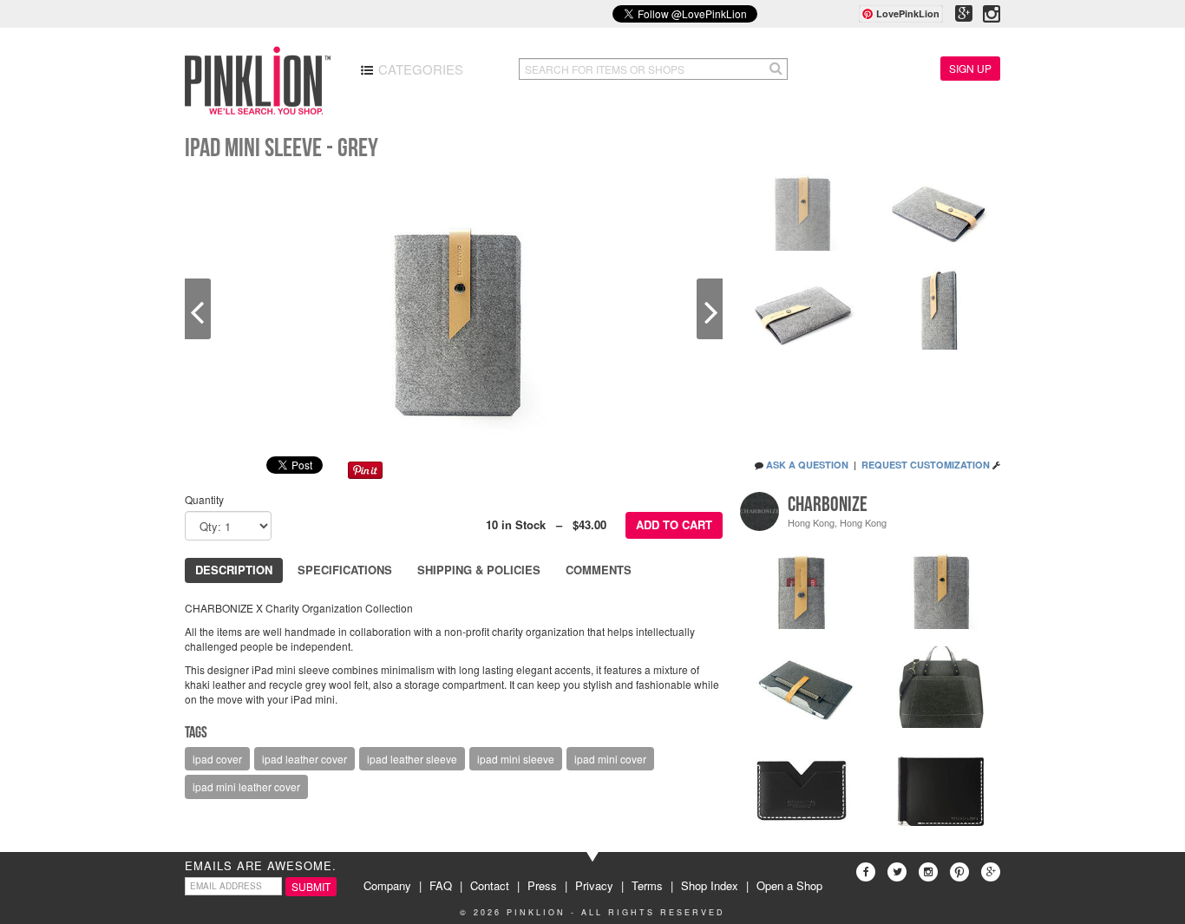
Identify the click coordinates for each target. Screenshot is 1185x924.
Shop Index (709, 885)
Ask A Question (807, 464)
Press (542, 885)
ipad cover (217, 758)
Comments (599, 569)
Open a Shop (789, 885)
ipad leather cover (304, 758)
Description (233, 569)
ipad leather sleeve (412, 758)
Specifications (345, 569)
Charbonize (827, 504)
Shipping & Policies (478, 569)
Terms (647, 885)
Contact (489, 885)
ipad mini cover (610, 758)
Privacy (594, 885)
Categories (419, 69)
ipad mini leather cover (246, 786)
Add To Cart (674, 524)
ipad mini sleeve (515, 758)
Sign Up (970, 68)
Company (387, 885)
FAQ (440, 885)
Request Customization (925, 464)
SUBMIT (311, 886)
